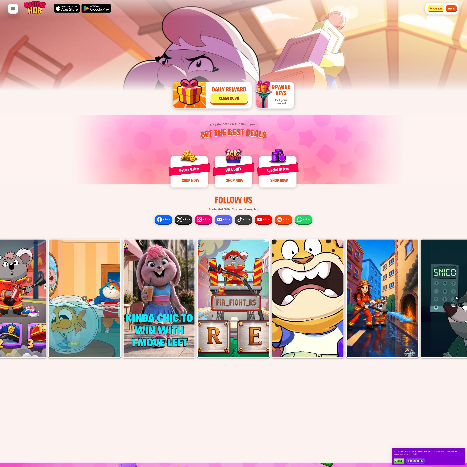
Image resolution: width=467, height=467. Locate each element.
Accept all (399, 461)
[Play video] (84, 298)
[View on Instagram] (159, 298)
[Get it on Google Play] (96, 8)
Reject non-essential (415, 461)
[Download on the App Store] (67, 8)
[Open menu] (13, 8)
